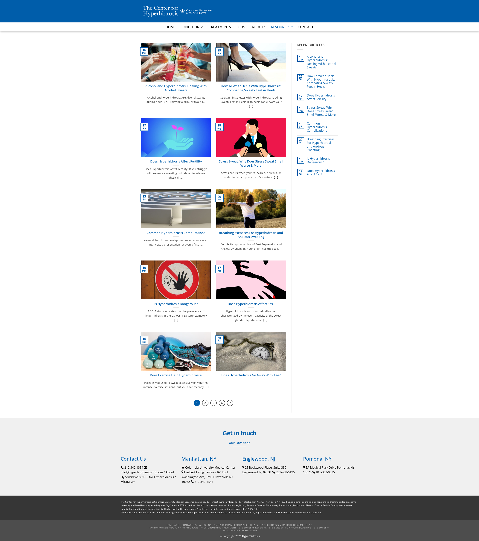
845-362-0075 (325, 472)
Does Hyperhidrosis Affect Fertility (176, 161)
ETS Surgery (321, 527)
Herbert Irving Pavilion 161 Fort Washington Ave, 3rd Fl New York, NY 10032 (207, 477)
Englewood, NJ (258, 459)
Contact (305, 27)
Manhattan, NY (198, 459)
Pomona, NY (317, 459)
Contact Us (189, 525)
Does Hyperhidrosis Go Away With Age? (251, 375)
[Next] (230, 403)
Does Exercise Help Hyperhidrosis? (176, 375)
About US (205, 525)
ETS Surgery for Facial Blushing (290, 527)
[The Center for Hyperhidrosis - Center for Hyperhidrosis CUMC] (177, 11)
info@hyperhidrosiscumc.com (142, 472)
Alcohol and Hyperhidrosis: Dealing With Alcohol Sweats (176, 88)
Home (170, 27)
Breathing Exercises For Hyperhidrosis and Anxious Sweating (251, 235)
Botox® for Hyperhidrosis (240, 530)
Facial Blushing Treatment (218, 527)
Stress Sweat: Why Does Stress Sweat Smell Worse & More (251, 163)
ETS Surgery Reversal (252, 527)
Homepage (172, 525)
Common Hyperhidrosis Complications (176, 233)
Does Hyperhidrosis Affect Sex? (251, 304)
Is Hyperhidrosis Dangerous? (176, 304)
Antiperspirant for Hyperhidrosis (236, 525)
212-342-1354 (133, 467)
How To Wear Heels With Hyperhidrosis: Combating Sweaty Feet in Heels (251, 88)
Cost (242, 27)
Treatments (220, 27)
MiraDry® (128, 482)
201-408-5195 (285, 472)
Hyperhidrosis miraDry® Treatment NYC (286, 525)
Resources (280, 27)
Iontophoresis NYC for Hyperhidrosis (174, 527)
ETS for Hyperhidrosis (158, 477)
